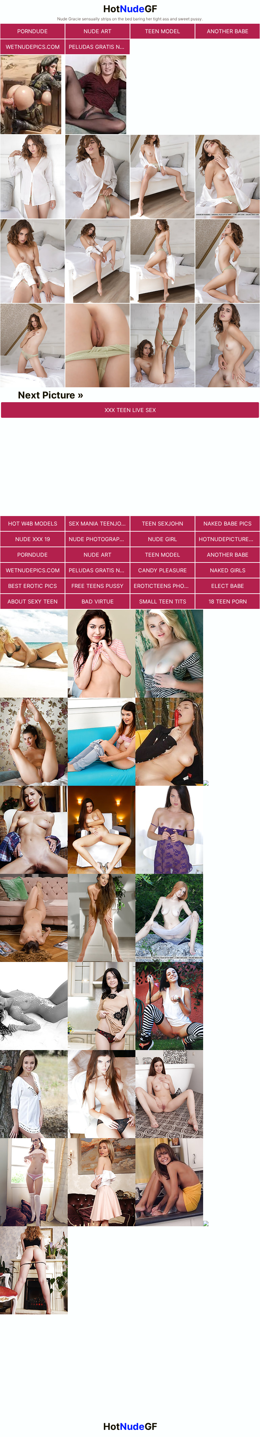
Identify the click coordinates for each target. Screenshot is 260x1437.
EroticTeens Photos (164, 585)
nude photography (98, 539)
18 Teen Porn (228, 601)
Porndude (32, 31)
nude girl (162, 539)
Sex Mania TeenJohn (99, 523)
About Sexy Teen (32, 601)
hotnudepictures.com (229, 539)
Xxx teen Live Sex (130, 410)
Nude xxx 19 (32, 539)
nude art (97, 31)
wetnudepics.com (33, 46)
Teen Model (162, 31)
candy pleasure (162, 570)
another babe (227, 31)
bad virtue (98, 601)
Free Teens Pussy (97, 585)
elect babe (227, 585)
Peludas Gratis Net (98, 46)
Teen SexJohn (162, 523)
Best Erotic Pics (32, 585)
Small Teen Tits (162, 601)
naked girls (227, 570)
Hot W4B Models (32, 523)
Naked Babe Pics (227, 523)
